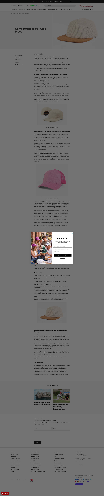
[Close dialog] (72, 233)
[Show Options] (70, 251)
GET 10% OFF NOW (63, 255)
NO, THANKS (62, 258)
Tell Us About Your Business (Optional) (61, 249)
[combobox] (62, 251)
